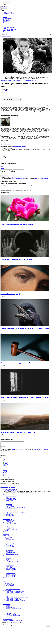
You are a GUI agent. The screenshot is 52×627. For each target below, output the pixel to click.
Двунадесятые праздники (11, 508)
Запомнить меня (5, 453)
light (1, 90)
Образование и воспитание (9, 532)
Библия (4, 494)
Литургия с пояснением (11, 614)
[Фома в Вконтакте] (6, 459)
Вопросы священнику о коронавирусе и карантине (17, 597)
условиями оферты (13, 177)
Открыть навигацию (7, 1)
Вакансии (5, 474)
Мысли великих (9, 566)
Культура (5, 555)
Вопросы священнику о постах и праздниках (15, 512)
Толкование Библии (10, 502)
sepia (6, 90)
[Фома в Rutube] (5, 465)
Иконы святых (9, 516)
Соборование (8, 611)
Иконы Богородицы (10, 514)
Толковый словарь (10, 565)
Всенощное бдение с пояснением (13, 615)
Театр (7, 563)
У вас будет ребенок (10, 528)
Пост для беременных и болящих (13, 589)
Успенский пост (9, 586)
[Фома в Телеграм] (5, 462)
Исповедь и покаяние (10, 607)
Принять (48, 625)
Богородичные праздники (11, 511)
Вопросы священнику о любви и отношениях (15, 600)
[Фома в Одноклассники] (7, 461)
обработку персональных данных (19, 178)
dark (3, 90)
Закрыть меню (4, 7)
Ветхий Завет (8, 497)
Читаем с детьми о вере (8, 30)
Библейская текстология (11, 499)
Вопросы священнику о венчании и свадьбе (15, 592)
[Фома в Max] (4, 466)
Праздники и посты (7, 583)
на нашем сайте (7, 144)
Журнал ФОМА (4, 80)
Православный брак (10, 553)
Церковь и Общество (7, 619)
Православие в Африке (11, 569)
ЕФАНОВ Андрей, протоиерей (10, 153)
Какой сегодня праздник (8, 27)
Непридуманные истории (8, 13)
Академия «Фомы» (7, 15)
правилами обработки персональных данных (29, 485)
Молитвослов (6, 19)
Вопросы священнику (8, 18)
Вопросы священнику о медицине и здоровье (15, 601)
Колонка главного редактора (9, 531)
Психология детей (9, 524)
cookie (14, 491)
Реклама (5, 471)
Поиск (5, 4)
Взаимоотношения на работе (12, 554)
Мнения (5, 578)
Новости (5, 17)
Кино (7, 562)
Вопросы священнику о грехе (12, 596)
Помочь (5, 6)
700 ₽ (2, 166)
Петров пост (8, 587)
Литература (8, 558)
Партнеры (5, 475)
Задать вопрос (4, 151)
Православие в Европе (10, 573)
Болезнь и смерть (9, 548)
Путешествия (6, 534)
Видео (4, 581)
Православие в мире (7, 567)
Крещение (8, 605)
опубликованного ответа (43, 149)
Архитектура (8, 556)
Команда (5, 473)
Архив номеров (6, 477)
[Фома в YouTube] (5, 464)
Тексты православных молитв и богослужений (13, 620)
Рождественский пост (10, 584)
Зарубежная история (10, 546)
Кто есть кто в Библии (10, 498)
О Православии (9, 540)
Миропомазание (9, 609)
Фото (4, 580)
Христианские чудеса (10, 539)
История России (9, 545)
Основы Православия (7, 12)
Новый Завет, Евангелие (11, 496)
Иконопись (8, 559)
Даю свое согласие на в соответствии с (25, 178)
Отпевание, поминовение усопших (13, 608)
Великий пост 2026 (10, 585)
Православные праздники (8, 506)
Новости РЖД (6, 535)
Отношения (5, 160)
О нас (4, 468)
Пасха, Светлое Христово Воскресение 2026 (15, 507)
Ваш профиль (6, 3)
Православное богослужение (9, 29)
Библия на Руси (9, 504)
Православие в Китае (10, 576)
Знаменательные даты (10, 543)
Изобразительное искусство (12, 561)
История (5, 542)
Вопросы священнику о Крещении (13, 599)
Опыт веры (8, 538)
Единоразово (5, 171)
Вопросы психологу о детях (12, 529)
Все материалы (6, 20)
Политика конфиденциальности (10, 489)
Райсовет (5, 28)
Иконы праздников (10, 515)
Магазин (5, 470)
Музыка (7, 560)
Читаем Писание (9, 501)
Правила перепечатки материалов (10, 490)
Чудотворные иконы (10, 517)
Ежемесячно (12, 171)
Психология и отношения (8, 14)
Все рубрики (6, 21)
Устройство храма (9, 521)
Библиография (9, 505)
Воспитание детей (7, 522)
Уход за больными (9, 550)
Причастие (8, 606)
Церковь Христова (7, 616)
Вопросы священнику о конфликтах (13, 598)
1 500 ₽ (2, 167)
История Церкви (9, 544)
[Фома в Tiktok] (5, 463)
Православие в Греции (10, 571)
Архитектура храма (10, 520)
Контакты (5, 472)
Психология (5, 547)
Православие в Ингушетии (11, 574)
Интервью (5, 577)
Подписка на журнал (7, 22)
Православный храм (7, 519)
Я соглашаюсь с (9, 177)
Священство (8, 612)
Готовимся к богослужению (9, 613)
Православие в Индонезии (11, 575)
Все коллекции (6, 31)
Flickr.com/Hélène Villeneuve (19, 146)
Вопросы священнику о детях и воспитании (15, 526)
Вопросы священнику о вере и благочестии (26, 80)
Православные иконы (7, 513)
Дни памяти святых (10, 509)
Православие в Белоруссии (11, 570)
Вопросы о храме (9, 602)
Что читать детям (9, 527)
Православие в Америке (11, 568)
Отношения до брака (10, 552)
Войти (9, 36)
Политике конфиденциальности (38, 625)
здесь (18, 142)
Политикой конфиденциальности (41, 178)
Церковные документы (8, 617)
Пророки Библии (9, 500)
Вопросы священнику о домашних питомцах (15, 594)
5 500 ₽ (2, 168)
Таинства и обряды (7, 604)
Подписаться (15, 483)
